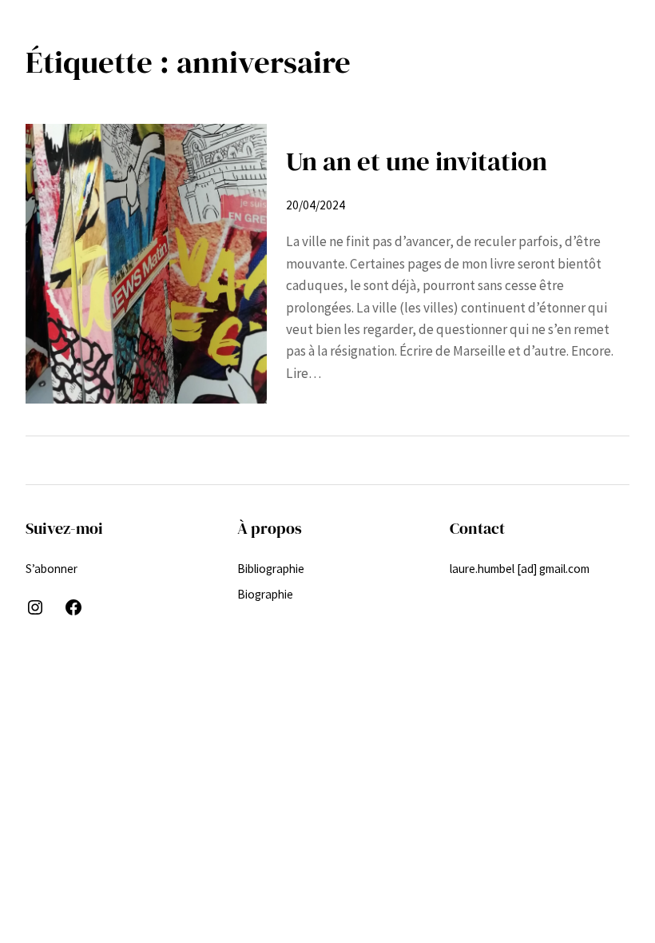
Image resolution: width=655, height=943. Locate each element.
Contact (477, 528)
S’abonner (51, 568)
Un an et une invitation (416, 161)
